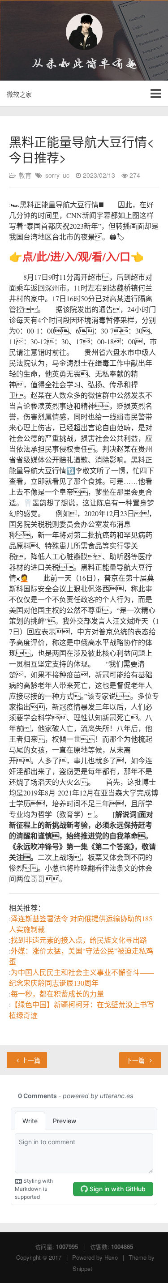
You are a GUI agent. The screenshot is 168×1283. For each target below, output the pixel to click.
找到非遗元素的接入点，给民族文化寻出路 (79, 940)
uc (66, 175)
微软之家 (19, 94)
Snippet (82, 1268)
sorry (52, 175)
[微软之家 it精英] (84, 31)
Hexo (111, 1257)
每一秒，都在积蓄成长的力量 (57, 993)
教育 (25, 175)
